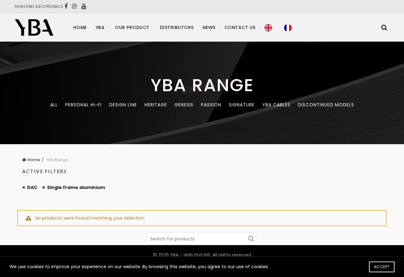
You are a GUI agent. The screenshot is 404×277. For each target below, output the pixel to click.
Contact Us (240, 27)
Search (251, 239)
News (209, 27)
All (54, 105)
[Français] (289, 27)
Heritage (156, 105)
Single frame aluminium (76, 187)
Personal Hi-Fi (83, 105)
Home (80, 27)
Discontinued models (326, 105)
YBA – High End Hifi (190, 255)
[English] (269, 27)
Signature (242, 105)
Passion (211, 105)
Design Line (123, 105)
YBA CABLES (276, 105)
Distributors (177, 27)
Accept (381, 266)
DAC (32, 187)
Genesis (184, 105)
